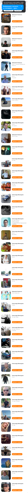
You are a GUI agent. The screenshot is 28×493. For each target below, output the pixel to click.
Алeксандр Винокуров (17, 110)
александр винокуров (17, 267)
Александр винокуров (17, 387)
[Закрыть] (21, 6)
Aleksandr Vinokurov (17, 14)
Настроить (18, 10)
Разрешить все (8, 10)
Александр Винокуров (17, 26)
